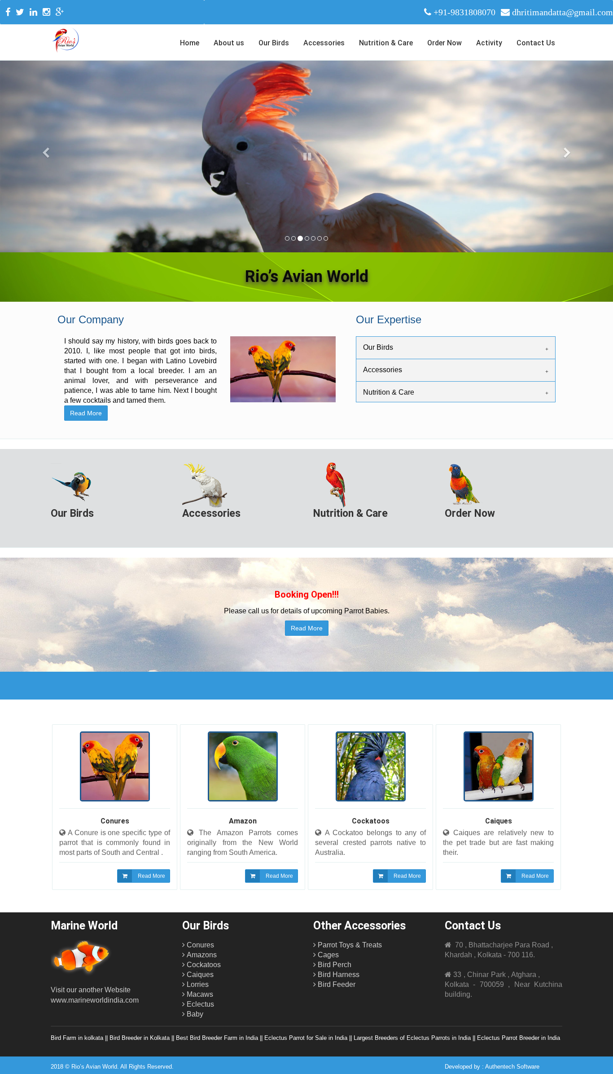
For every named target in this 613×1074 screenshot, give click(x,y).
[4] (306, 238)
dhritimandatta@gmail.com (562, 12)
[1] (287, 238)
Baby (194, 1014)
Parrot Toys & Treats (349, 945)
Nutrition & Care (386, 43)
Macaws (199, 994)
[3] (300, 238)
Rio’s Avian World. (95, 1066)
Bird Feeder (335, 984)
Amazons (201, 955)
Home (189, 43)
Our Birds (273, 43)
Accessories (324, 43)
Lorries (197, 984)
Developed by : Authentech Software (492, 1066)
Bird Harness (337, 974)
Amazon (243, 821)
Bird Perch (333, 964)
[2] (293, 238)
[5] (313, 238)
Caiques (498, 821)
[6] (319, 238)
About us (229, 43)
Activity (489, 43)
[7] (326, 238)
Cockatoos (371, 821)
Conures (115, 821)
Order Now (444, 43)
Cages (327, 955)
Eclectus (199, 1004)
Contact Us (536, 43)
